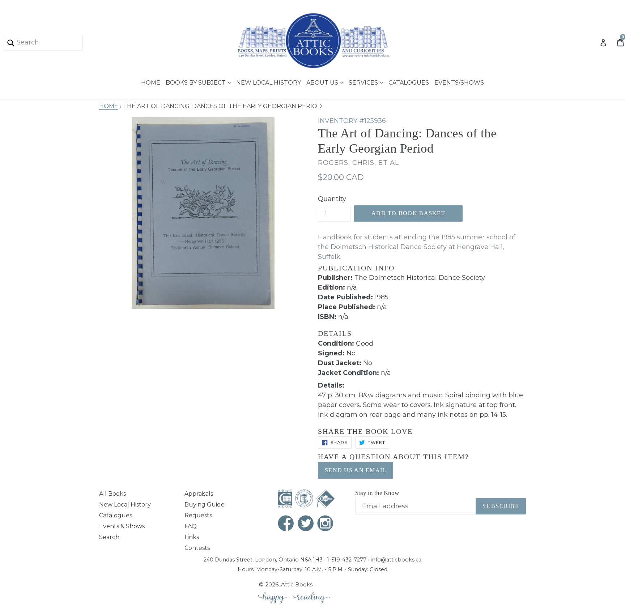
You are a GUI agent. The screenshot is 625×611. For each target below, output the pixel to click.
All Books (112, 493)
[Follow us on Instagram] (325, 524)
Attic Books (296, 584)
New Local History (268, 82)
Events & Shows (122, 526)
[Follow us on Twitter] (306, 524)
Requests (198, 515)
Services (364, 82)
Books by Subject (196, 82)
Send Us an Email (355, 470)
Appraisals (198, 493)
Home (150, 82)
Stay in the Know (377, 493)
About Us (323, 82)
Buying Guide (204, 504)
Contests (197, 547)
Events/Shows (459, 82)
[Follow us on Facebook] (286, 524)
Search (109, 537)
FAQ (190, 526)
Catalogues (408, 82)
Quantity (332, 199)
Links (191, 537)
